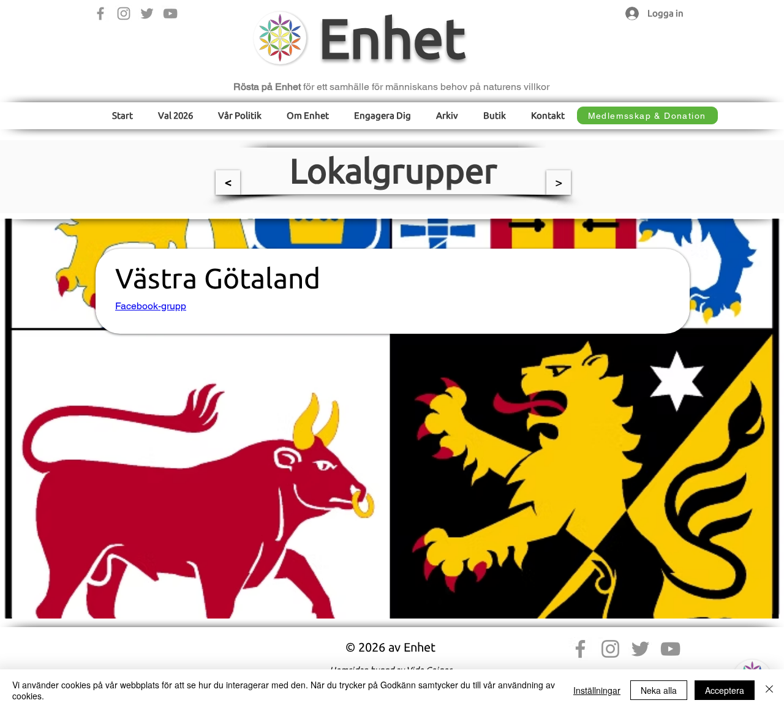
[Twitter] (147, 13)
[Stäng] (769, 690)
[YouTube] (170, 13)
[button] (240, 115)
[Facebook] (100, 13)
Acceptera (724, 690)
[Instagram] (123, 13)
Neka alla (659, 690)
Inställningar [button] (596, 690)
